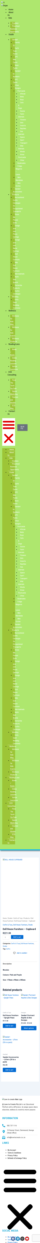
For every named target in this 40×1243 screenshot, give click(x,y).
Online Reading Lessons (13, 361)
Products (15, 194)
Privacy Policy (13, 1155)
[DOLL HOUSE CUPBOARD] (20, 885)
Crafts (8, 949)
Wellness (12, 310)
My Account (12, 1150)
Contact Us (11, 412)
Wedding (15, 297)
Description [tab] (7, 964)
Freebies (15, 23)
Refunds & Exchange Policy (17, 1158)
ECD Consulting (12, 373)
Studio (11, 34)
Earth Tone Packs (16, 51)
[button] (8, 432)
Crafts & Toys (17, 918)
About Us (10, 13)
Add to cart (17, 937)
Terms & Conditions (14, 1153)
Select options (29, 1028)
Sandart (15, 40)
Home (11, 9)
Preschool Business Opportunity (15, 29)
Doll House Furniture (20, 925)
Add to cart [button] (9, 1026)
